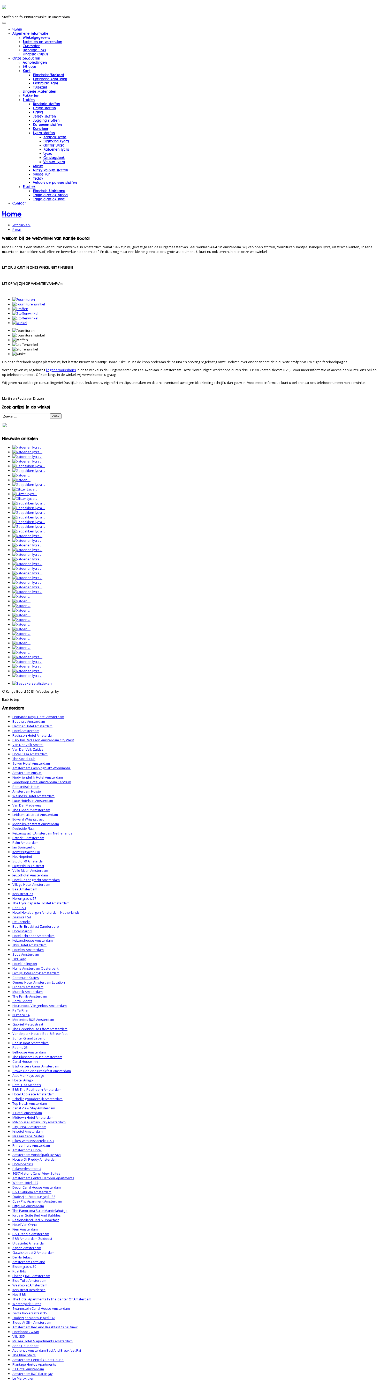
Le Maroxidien (23, 1378)
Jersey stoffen (44, 116)
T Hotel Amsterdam (27, 1112)
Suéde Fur (41, 174)
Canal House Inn (25, 1061)
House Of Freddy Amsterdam (34, 1159)
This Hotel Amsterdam (29, 945)
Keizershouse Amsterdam (32, 940)
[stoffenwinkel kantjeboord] (25, 318)
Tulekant (40, 87)
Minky (38, 166)
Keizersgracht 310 (26, 852)
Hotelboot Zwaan (25, 1331)
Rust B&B (19, 1271)
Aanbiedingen (35, 62)
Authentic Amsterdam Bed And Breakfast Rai (46, 1350)
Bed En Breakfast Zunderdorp (35, 926)
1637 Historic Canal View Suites (36, 1173)
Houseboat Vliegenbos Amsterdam (39, 1005)
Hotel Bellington (24, 963)
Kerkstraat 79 (22, 893)
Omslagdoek (54, 158)
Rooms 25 (20, 1047)
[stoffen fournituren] (20, 308)
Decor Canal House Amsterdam (36, 1187)
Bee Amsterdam (24, 889)
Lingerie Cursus (35, 54)
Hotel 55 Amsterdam (28, 949)
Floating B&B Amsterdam (31, 1275)
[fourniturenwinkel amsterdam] (28, 304)
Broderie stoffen (46, 104)
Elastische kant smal (50, 79)
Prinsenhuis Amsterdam (31, 1145)
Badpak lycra (54, 137)
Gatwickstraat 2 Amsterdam (33, 1252)
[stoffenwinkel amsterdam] (25, 313)
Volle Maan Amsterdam (30, 870)
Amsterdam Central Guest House (38, 1359)
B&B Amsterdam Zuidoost (32, 1238)
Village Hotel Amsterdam (31, 884)
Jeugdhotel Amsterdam (30, 875)
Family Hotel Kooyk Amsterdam (35, 973)
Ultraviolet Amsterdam (29, 1243)
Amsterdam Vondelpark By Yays (36, 1154)
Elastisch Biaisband (49, 191)
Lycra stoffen (44, 133)
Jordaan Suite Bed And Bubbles (36, 1215)
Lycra (47, 153)
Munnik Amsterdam (27, 991)
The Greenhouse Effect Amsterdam (39, 1029)
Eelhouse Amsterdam (29, 1052)
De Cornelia (21, 921)
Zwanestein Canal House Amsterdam (41, 1308)
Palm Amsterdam (25, 842)
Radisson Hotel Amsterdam (33, 735)
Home (17, 29)
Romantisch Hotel (26, 786)
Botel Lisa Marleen (26, 1084)
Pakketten (31, 95)
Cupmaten (31, 46)
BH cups (29, 66)
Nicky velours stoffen (50, 170)
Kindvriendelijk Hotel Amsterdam (37, 777)
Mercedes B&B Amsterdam (33, 1019)
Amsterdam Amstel (27, 772)
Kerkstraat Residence (28, 1289)
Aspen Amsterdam (26, 1248)
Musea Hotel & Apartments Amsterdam (42, 1341)
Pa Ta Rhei (20, 1010)
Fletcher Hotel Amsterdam (32, 726)
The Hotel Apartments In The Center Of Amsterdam (51, 1299)
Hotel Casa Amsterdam (30, 754)
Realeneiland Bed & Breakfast (35, 1220)
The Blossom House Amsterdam (37, 1057)
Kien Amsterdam (25, 1229)
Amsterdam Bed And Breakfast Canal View (45, 1327)
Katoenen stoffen (47, 124)
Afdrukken (21, 225)
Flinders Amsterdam (27, 987)
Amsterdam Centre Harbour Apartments (43, 1178)
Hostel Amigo (22, 1080)
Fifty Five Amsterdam (28, 1206)
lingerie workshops (61, 370)
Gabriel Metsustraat (27, 1024)
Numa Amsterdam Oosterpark (35, 968)
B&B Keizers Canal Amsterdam (35, 1066)
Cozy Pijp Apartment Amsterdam (37, 1201)
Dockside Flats (23, 828)
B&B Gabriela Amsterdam (31, 1192)
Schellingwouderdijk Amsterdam (37, 1098)
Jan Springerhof (24, 847)
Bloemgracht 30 (24, 1266)
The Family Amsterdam (29, 996)
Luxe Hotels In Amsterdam (32, 800)
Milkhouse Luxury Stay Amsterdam (39, 1122)
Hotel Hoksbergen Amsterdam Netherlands (46, 912)
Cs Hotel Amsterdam (28, 1369)
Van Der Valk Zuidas (27, 749)
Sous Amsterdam (25, 954)
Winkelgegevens (36, 37)
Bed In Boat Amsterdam (30, 1043)
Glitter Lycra (54, 145)
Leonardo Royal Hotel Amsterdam (38, 716)
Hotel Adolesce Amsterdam (33, 1094)
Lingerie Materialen (39, 91)
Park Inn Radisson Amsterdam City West (43, 740)
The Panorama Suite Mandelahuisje (39, 1210)
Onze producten (26, 58)
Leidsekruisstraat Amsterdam (35, 814)
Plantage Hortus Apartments (34, 1364)
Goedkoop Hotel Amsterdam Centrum (41, 782)
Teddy (38, 178)
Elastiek (29, 187)
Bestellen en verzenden (42, 42)
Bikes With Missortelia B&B (33, 1140)
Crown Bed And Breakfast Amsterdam (41, 1070)
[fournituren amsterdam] (23, 299)
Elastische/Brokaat (48, 75)
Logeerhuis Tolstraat (28, 865)
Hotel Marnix (22, 931)
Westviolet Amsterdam (29, 1285)
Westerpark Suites (26, 1303)
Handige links (34, 50)
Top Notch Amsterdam (29, 1103)
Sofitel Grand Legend (28, 1038)
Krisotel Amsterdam (27, 1131)
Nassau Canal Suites (28, 1136)
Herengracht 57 (24, 898)
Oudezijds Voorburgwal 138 (33, 1196)
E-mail (16, 229)
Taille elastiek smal (49, 199)
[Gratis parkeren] (21, 430)
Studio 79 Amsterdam (28, 861)
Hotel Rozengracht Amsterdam (36, 879)
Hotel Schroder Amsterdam (33, 935)
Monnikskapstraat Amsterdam (35, 824)
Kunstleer (40, 129)
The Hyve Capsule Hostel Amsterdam (41, 903)
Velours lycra (54, 162)
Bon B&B (19, 907)
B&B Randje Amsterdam (30, 1234)
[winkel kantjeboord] (19, 322)
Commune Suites (25, 977)
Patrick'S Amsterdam (28, 838)
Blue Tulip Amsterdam (29, 1280)
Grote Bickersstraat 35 (29, 1313)
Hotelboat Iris (22, 1164)
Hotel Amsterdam (25, 730)
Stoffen (29, 100)
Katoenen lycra (56, 149)
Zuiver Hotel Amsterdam (31, 763)
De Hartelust (22, 1257)
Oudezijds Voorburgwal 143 (33, 1317)
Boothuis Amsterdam (28, 721)
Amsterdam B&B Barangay (32, 1373)
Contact (19, 203)
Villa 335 (18, 1336)
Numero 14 (20, 1015)
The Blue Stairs (24, 1355)
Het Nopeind (22, 856)
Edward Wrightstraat (28, 819)
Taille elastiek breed (50, 195)
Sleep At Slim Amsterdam (31, 1322)
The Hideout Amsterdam (31, 810)
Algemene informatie (30, 33)
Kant (27, 71)
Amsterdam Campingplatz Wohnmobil (41, 768)
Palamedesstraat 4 (26, 1168)
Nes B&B (19, 1294)
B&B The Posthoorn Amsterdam (37, 1089)
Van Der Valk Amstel (27, 744)
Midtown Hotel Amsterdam (33, 1117)
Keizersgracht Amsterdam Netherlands (42, 833)
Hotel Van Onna (24, 1224)
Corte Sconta (22, 1001)
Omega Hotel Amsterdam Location (38, 982)
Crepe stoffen (44, 108)
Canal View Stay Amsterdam (33, 1108)
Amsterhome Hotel (27, 1150)
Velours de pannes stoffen (55, 182)
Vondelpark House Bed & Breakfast (39, 1033)
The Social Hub (23, 758)
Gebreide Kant (45, 83)
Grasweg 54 (21, 917)
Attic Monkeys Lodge (28, 1075)
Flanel (38, 112)
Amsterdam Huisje (26, 791)
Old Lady (19, 959)
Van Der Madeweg (26, 805)
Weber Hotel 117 (25, 1182)
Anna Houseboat (25, 1345)
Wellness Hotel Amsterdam (33, 796)
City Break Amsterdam (29, 1126)
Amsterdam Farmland (28, 1261)
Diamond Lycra (56, 141)
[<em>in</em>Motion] (4, 7)
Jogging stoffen (46, 120)
